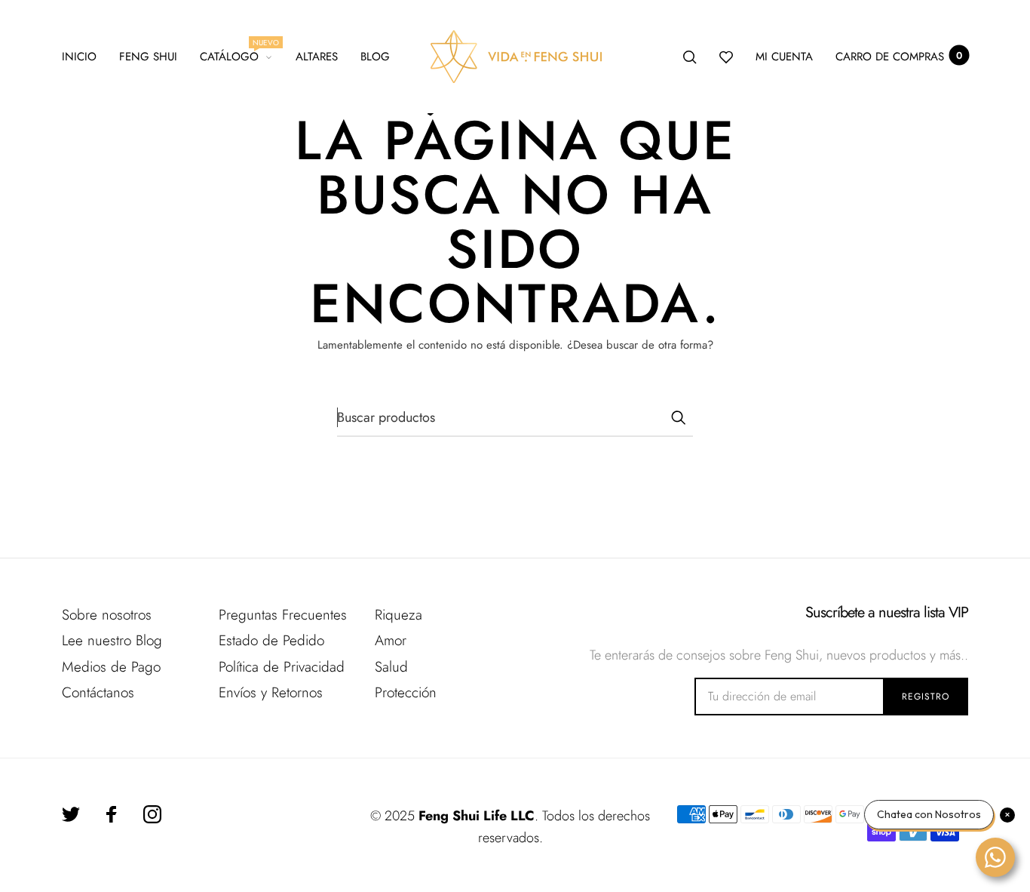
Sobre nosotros (107, 614)
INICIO (79, 56)
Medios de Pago (111, 667)
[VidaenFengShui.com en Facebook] (112, 814)
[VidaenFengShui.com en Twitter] (71, 814)
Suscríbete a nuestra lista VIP (886, 613)
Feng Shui (148, 56)
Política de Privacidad (282, 667)
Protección (406, 692)
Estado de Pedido (271, 640)
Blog (375, 56)
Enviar (678, 417)
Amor (390, 640)
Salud (391, 667)
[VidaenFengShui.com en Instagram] (152, 814)
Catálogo (236, 54)
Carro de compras (898, 56)
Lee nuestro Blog (112, 640)
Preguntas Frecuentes (283, 614)
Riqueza (398, 614)
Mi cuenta (784, 56)
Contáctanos (98, 692)
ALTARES (317, 56)
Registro (925, 696)
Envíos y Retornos (271, 692)
